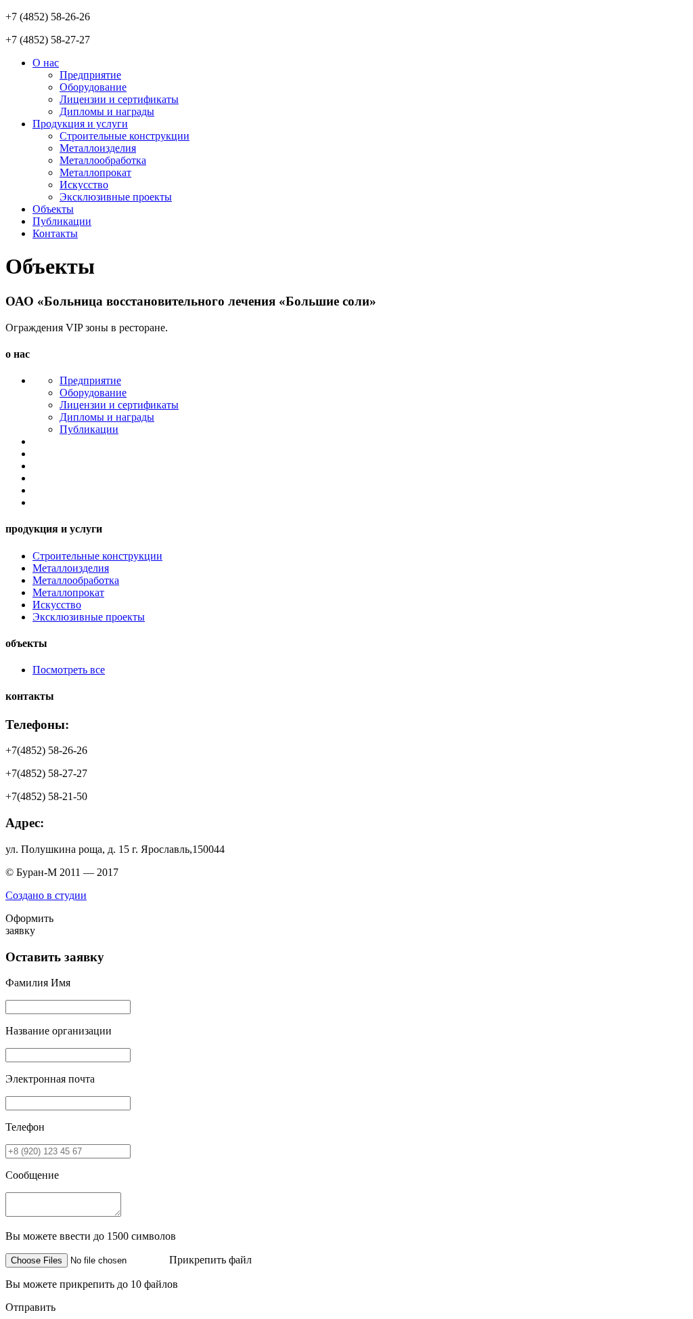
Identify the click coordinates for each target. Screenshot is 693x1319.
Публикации (61, 221)
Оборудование (93, 87)
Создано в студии (46, 895)
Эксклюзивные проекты (116, 197)
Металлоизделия (98, 148)
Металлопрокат (95, 172)
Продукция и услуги (80, 123)
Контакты (55, 233)
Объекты (53, 209)
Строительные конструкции (124, 136)
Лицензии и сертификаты (119, 99)
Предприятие (90, 75)
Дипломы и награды (107, 111)
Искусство (84, 184)
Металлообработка (103, 160)
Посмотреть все (68, 669)
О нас (45, 62)
